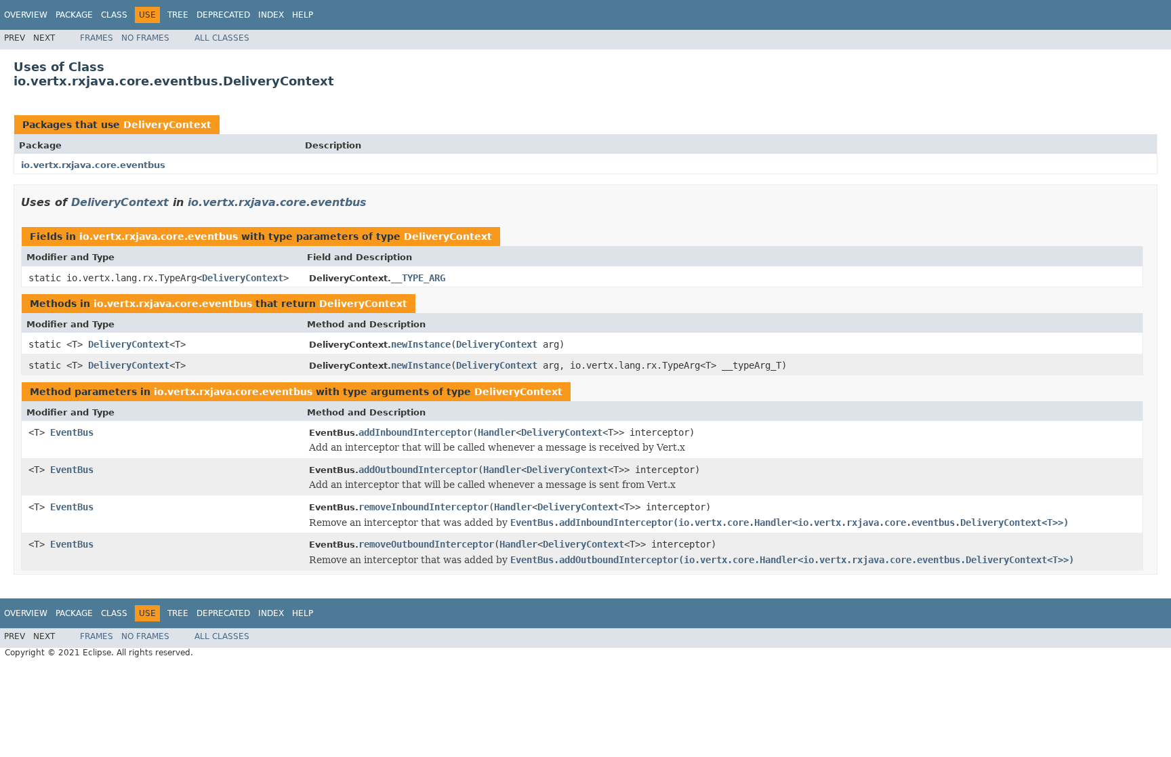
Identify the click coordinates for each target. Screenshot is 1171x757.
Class (114, 15)
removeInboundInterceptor (423, 507)
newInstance (421, 344)
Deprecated (223, 15)
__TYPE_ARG (418, 277)
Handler (497, 432)
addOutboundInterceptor (418, 469)
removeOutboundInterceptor (426, 544)
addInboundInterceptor (415, 432)
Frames (96, 38)
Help (302, 15)
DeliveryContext (167, 124)
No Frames (145, 38)
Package (74, 15)
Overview (25, 15)
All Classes (221, 38)
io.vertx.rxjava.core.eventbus (93, 165)
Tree (177, 15)
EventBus (72, 432)
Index (271, 15)
